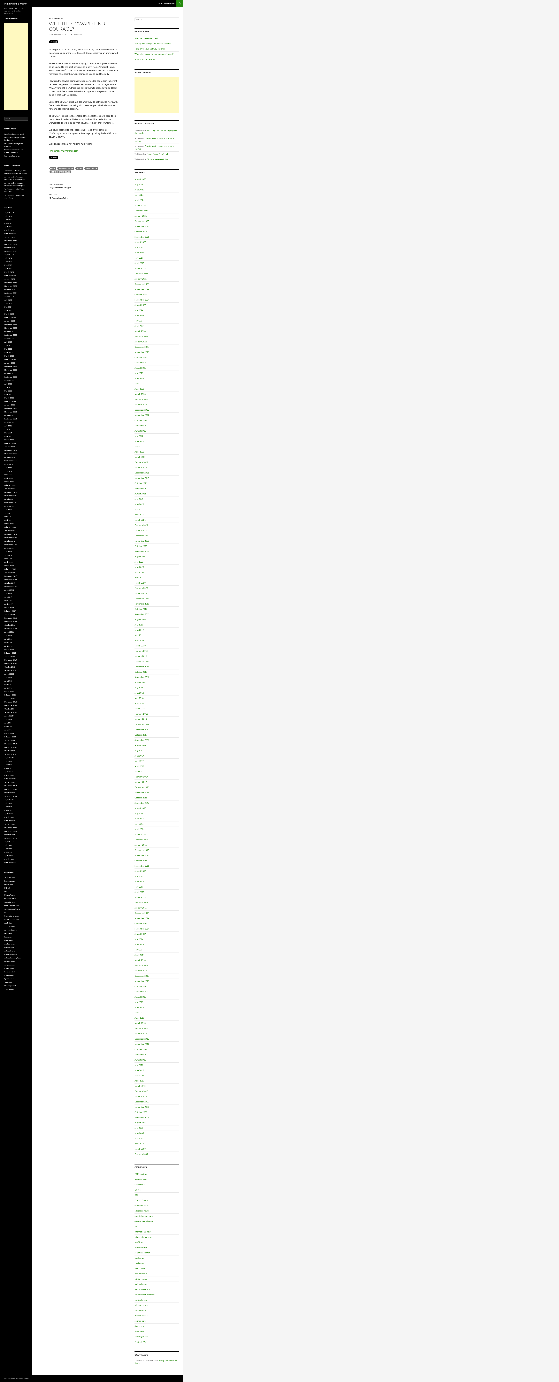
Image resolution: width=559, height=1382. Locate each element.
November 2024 (142, 289)
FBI (136, 1226)
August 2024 (140, 305)
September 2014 (142, 928)
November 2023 (142, 352)
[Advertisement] (157, 95)
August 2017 (140, 745)
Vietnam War (140, 1342)
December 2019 (142, 598)
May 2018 (139, 698)
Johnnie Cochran (142, 1252)
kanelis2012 (78, 34)
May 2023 (139, 383)
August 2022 (140, 431)
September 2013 (142, 991)
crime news (140, 1184)
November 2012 (142, 1044)
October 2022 (141, 420)
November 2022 (142, 415)
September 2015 (142, 866)
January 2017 (141, 782)
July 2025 (139, 247)
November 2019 (142, 603)
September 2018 (142, 677)
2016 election (141, 1174)
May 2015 (139, 887)
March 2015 (140, 897)
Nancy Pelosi (91, 168)
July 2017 (139, 750)
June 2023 (139, 378)
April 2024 (139, 326)
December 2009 (142, 1101)
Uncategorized (141, 1336)
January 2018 (141, 719)
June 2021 (139, 504)
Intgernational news (143, 1237)
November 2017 (142, 729)
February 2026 (141, 210)
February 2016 (141, 839)
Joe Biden (139, 1242)
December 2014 (142, 913)
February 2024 (141, 336)
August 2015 (140, 871)
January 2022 (141, 467)
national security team (145, 1294)
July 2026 (139, 184)
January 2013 (141, 1033)
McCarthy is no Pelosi (59, 196)
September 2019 (142, 614)
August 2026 (140, 179)
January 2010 (141, 1096)
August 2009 (140, 1122)
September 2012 (142, 1054)
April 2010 (139, 1080)
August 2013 (140, 997)
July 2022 (139, 436)
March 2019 (140, 645)
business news (141, 1179)
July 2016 (139, 813)
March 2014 (140, 960)
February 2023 (141, 399)
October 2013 (141, 986)
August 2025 (140, 242)
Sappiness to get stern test (146, 38)
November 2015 (142, 855)
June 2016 (139, 818)
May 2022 (139, 446)
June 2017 (139, 755)
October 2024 (141, 294)
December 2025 (142, 221)
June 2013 (139, 1007)
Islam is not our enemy (145, 59)
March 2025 (140, 268)
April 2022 (139, 451)
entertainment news (144, 1216)
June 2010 (139, 1070)
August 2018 (140, 682)
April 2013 (139, 1018)
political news (141, 1300)
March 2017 (140, 771)
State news (139, 1331)
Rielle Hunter (141, 1310)
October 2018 (141, 672)
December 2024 (142, 284)
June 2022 (139, 441)
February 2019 (141, 651)
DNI (136, 1195)
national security (142, 1289)
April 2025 (139, 263)
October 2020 (141, 546)
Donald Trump (141, 1200)
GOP (53, 168)
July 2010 (139, 1065)
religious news (141, 1305)
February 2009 (141, 1154)
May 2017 (139, 761)
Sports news (140, 1326)
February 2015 (141, 902)
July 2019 (139, 624)
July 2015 (139, 876)
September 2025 (142, 237)
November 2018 (142, 666)
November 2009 (142, 1107)
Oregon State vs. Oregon (60, 186)
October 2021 (141, 483)
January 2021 (141, 530)
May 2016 (139, 824)
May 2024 (139, 320)
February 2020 (141, 588)
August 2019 (140, 619)
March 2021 (140, 520)
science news (140, 1321)
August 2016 (140, 808)
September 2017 (142, 740)
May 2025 (139, 258)
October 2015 (141, 860)
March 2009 (140, 1149)
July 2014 (139, 939)
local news (139, 1263)
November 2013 (142, 981)
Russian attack (141, 1315)
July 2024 (139, 310)
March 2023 (140, 394)
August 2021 (140, 493)
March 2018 (140, 708)
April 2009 (139, 1143)
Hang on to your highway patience (150, 48)
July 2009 (139, 1128)
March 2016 (140, 834)
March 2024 (140, 331)
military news (141, 1279)
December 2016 (142, 787)
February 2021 (141, 525)
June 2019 (139, 630)
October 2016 (141, 797)
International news (143, 1231)
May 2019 (139, 635)
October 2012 (141, 1049)
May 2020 (139, 572)
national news (56, 18)
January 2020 (141, 593)
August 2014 (140, 934)
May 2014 (139, 949)
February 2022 (141, 462)
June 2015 (139, 881)
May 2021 (139, 509)
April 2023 (139, 389)
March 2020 (140, 583)
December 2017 (142, 724)
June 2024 (139, 315)
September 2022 (142, 425)
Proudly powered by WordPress (16, 1378)
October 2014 (141, 923)
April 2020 (139, 577)
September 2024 (142, 299)
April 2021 (139, 514)
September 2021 (142, 488)
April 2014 (139, 955)
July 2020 (139, 562)
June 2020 (139, 567)
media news (140, 1268)
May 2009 (139, 1138)
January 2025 (141, 279)
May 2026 (139, 195)
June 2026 (139, 189)
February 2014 (141, 965)
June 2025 (139, 252)
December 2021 (142, 472)
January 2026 (141, 216)
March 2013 (140, 1023)
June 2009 (139, 1133)
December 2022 (142, 410)
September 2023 (142, 362)
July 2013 (139, 1002)
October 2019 (141, 609)
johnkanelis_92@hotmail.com (63, 150)
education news (142, 1210)
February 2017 (141, 776)
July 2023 (139, 373)
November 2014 (142, 918)
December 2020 (142, 535)
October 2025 (141, 231)
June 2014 (139, 944)
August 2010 (140, 1059)
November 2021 (142, 478)
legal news (139, 1258)
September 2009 (142, 1117)
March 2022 (140, 457)
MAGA (79, 168)
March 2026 (140, 205)
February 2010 (141, 1091)
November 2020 (142, 541)
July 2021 (139, 499)
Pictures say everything (157, 159)
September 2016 (142, 803)
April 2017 (139, 766)
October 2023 (141, 357)
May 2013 (139, 1012)
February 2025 (141, 273)
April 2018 (139, 703)
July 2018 (139, 687)
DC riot (138, 1190)
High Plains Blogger (15, 3)
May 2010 (139, 1075)
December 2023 (142, 347)
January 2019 (141, 656)
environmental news (144, 1221)
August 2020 (140, 556)
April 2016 (139, 829)
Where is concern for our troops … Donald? (154, 54)
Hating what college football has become (153, 43)
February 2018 (141, 714)
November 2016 (142, 792)
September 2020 (142, 551)
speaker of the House (60, 172)
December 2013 (142, 976)
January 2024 (141, 341)
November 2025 (142, 226)
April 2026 (139, 200)
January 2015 (141, 907)
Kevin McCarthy (66, 168)
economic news (141, 1205)
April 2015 (139, 892)
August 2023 (140, 368)
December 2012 (142, 1039)
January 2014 (141, 970)
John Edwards (141, 1247)
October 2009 (141, 1112)
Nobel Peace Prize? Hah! (158, 154)
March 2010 (140, 1086)
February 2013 (141, 1028)
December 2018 (142, 661)
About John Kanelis (166, 3)
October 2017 (141, 735)
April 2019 (139, 640)
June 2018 (139, 693)
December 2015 (142, 850)
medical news (141, 1273)
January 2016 (141, 845)
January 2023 (141, 404)
